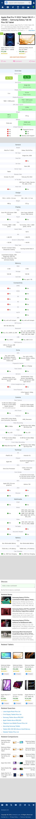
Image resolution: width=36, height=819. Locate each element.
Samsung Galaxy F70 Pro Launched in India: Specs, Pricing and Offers (23, 599)
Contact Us (4, 817)
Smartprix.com (16, 814)
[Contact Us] (2, 805)
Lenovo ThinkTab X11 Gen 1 (18, 695)
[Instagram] (20, 805)
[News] (7, 7)
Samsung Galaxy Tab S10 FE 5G (5, 666)
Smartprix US (5, 810)
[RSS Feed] (29, 805)
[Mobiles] (18, 7)
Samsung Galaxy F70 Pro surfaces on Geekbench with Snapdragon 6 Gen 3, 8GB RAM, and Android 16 (22, 622)
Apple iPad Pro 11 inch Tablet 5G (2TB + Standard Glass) (30, 695)
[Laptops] (23, 7)
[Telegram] (25, 805)
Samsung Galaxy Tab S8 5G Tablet (18, 666)
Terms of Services (25, 817)
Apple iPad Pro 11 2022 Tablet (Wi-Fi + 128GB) (7, 48)
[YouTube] (16, 805)
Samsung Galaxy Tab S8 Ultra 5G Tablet (29, 666)
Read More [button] (32, 30)
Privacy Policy (14, 817)
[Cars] (28, 7)
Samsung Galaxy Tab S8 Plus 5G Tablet (26, 48)
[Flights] (12, 7)
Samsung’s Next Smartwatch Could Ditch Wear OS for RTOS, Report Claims (22, 633)
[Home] (2, 7)
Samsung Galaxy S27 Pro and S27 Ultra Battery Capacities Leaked (23, 610)
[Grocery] (33, 7)
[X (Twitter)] (11, 805)
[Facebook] (7, 805)
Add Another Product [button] (18, 57)
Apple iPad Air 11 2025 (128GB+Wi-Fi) (5, 695)
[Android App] (34, 805)
